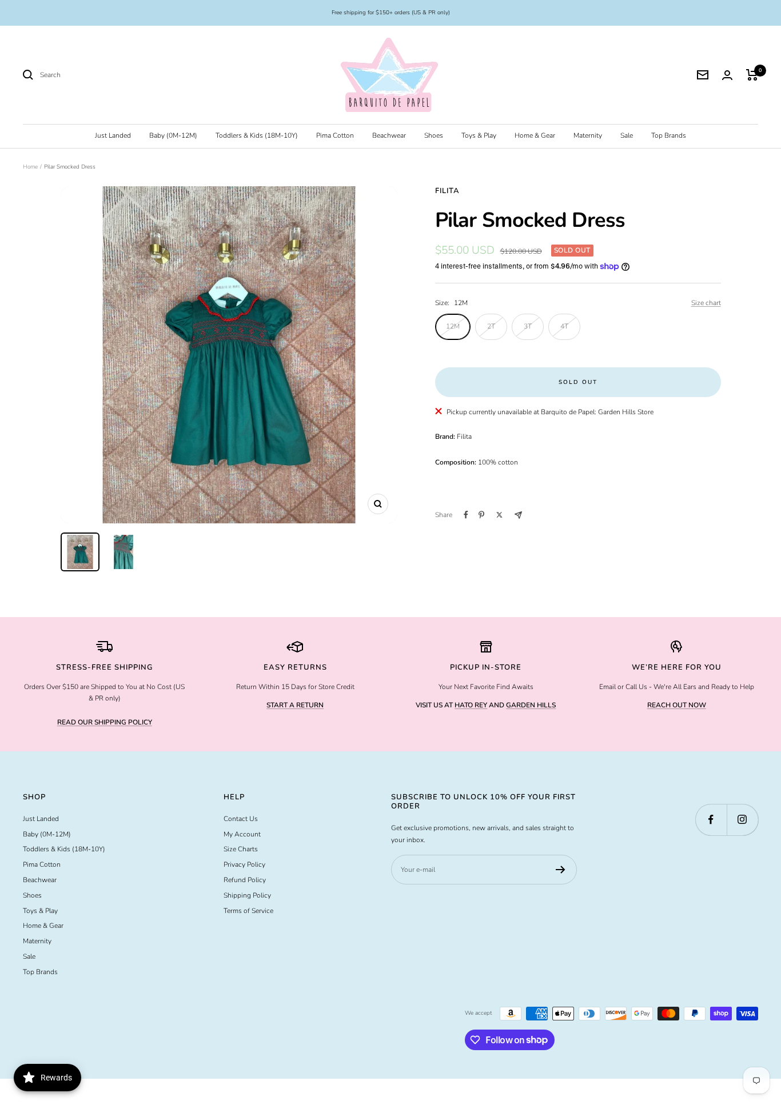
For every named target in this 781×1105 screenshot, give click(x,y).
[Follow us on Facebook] (711, 819)
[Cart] (752, 75)
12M (453, 326)
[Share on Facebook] (466, 515)
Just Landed (113, 135)
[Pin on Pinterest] (481, 515)
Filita (447, 191)
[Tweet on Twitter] (499, 515)
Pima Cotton (335, 135)
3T (528, 326)
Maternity (587, 135)
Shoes (433, 135)
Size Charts (241, 849)
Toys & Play (478, 135)
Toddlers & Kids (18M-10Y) (257, 135)
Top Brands (668, 135)
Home (30, 167)
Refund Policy (245, 879)
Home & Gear (535, 135)
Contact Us (241, 818)
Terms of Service (248, 910)
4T (564, 326)
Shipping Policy (247, 895)
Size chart (706, 302)
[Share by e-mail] (518, 515)
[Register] (560, 870)
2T (491, 326)
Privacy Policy (244, 864)
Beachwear (389, 135)
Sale (626, 135)
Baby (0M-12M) (173, 135)
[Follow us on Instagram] (742, 819)
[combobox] (126, 75)
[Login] (727, 75)
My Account (242, 834)
